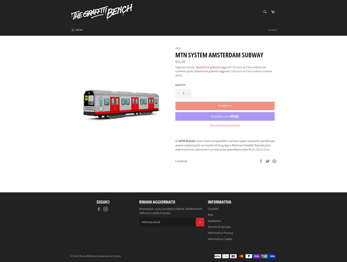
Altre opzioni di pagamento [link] (225, 125)
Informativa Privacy (220, 233)
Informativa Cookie (220, 239)
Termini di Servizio (219, 227)
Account (273, 30)
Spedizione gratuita (208, 67)
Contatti (213, 209)
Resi (210, 215)
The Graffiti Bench (88, 256)
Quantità (180, 85)
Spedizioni (214, 221)
